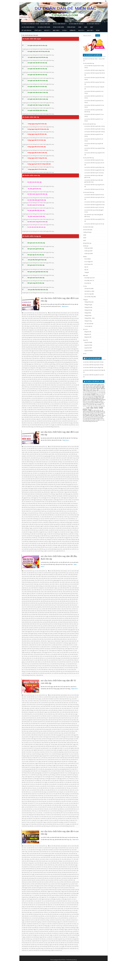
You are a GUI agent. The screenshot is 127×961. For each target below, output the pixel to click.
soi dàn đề (29, 407)
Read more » (65, 306)
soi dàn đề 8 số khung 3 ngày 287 (33, 419)
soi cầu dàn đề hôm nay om (42, 507)
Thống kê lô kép (88, 310)
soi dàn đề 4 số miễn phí (52, 933)
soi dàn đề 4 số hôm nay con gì (70, 925)
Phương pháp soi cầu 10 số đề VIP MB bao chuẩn (52, 771)
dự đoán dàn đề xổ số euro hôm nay (51, 341)
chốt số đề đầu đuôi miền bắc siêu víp (53, 591)
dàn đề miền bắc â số (64, 333)
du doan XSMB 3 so (91, 394)
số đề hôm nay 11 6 (38, 364)
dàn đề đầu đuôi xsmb (45, 603)
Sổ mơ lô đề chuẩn (58, 27)
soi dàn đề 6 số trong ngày (33, 535)
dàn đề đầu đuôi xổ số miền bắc (67, 601)
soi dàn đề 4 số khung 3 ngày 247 (30, 929)
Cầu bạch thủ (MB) (88, 288)
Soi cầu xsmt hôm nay (93, 23)
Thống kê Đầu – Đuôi (89, 318)
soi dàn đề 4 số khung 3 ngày (71, 927)
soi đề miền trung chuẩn (89, 420)
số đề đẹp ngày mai (28, 364)
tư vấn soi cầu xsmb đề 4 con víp (39, 942)
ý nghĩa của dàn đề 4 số (56, 950)
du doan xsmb (36, 339)
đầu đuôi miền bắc (35, 641)
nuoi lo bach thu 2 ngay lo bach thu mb (36, 763)
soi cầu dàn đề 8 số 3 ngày (48, 371)
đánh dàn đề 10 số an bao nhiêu (58, 742)
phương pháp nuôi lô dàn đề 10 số (32, 771)
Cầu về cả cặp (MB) (89, 294)
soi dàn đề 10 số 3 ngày (37, 820)
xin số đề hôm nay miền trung (29, 549)
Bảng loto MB (87, 331)
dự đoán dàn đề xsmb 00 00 (36, 343)
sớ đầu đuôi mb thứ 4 (68, 645)
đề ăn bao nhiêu (62, 744)
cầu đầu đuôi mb (58, 574)
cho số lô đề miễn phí (38, 331)
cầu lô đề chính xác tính (34, 320)
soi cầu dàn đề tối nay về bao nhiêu (49, 388)
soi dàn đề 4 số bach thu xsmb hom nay (55, 923)
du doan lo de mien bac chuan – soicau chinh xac (36, 23)
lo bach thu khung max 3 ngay (57, 756)
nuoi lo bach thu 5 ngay (51, 763)
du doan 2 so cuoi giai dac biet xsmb (56, 473)
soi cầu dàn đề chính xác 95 (61, 379)
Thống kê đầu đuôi (88, 302)
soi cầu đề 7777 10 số (33, 803)
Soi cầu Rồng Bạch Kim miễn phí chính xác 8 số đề (44, 402)
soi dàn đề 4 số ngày (63, 933)
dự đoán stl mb (38, 637)
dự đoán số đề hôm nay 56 (51, 345)
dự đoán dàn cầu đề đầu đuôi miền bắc (47, 612)
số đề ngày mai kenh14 (41, 367)
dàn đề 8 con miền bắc (53, 333)
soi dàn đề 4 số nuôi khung (59, 935)
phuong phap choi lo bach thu (66, 358)
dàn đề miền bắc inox (31, 335)
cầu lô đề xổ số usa (35, 324)
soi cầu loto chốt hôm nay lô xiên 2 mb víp (94, 126)
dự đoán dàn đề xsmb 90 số (64, 343)
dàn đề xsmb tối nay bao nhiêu (40, 337)
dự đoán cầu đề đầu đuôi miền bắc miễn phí (40, 610)
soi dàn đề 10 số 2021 (71, 818)
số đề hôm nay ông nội (56, 496)
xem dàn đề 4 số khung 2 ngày (44, 944)
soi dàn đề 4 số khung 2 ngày (57, 927)
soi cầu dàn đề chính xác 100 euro (40, 377)
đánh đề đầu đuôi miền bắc (60, 639)
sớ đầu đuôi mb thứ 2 (46, 645)
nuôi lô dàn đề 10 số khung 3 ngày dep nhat (66, 765)
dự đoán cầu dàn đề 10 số (39, 721)
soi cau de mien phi (41, 801)
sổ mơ (98, 30)
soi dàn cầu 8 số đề (63, 405)
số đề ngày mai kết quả (52, 367)
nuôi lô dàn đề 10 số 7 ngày (31, 765)
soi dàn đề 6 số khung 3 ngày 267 (51, 526)
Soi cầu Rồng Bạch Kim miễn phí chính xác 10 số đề (37, 814)
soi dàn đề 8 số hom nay (58, 415)
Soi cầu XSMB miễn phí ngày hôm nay (37, 405)
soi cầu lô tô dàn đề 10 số (69, 811)
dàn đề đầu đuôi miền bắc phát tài (50, 597)
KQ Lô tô (80, 30)
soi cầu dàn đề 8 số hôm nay (49, 373)
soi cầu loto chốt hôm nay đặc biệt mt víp (94, 167)
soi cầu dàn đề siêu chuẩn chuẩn (33, 385)
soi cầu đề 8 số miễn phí (55, 390)
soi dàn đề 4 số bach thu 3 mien (57, 920)
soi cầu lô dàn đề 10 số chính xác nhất (52, 805)
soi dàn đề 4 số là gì (72, 929)
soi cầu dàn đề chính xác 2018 (33, 379)
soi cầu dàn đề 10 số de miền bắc (56, 782)
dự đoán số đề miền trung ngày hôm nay (56, 349)
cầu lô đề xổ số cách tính (61, 322)
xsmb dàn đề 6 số (67, 549)
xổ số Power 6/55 (88, 264)
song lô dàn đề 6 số (28, 539)
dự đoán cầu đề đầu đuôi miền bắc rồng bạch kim (64, 610)
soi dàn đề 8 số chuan (72, 413)
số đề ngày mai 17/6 (53, 366)
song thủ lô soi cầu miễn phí (48, 940)
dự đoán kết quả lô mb (47, 624)
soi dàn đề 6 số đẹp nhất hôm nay (50, 522)
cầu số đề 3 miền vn (45, 326)
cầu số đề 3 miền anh (55, 324)
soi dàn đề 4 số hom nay (56, 925)
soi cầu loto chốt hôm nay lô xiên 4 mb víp (94, 131)
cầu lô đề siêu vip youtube (28, 580)
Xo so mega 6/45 (88, 261)
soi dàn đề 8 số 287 (67, 407)
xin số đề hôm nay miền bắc (68, 424)
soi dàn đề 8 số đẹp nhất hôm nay (30, 415)
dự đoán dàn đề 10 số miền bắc (38, 723)
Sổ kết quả (37, 30)
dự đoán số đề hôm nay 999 (66, 345)
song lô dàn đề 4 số (36, 940)
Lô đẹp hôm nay (98, 397)
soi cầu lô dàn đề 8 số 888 (46, 394)
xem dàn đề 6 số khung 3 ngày (53, 545)
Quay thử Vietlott (88, 350)
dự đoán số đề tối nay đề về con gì (37, 490)
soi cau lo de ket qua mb (65, 396)
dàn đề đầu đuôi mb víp (43, 595)
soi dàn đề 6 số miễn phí (72, 530)
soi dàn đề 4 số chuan (71, 923)
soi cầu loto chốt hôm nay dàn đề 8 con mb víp (60, 299)
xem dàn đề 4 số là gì (72, 944)
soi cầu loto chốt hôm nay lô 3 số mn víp (94, 207)
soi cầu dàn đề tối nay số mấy (34, 388)
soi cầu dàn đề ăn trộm (39, 501)
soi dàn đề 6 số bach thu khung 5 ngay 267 (42, 520)
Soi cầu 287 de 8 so (29, 369)
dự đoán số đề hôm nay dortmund (34, 482)
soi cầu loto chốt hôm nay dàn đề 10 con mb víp (58, 681)
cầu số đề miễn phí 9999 (53, 330)
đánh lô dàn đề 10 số (30, 744)
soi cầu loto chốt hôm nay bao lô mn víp (94, 194)
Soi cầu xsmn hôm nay (28, 27)
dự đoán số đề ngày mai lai (62, 350)
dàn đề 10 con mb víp (29, 716)
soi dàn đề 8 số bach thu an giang (35, 411)
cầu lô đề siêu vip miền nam (61, 320)
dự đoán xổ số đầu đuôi (48, 637)
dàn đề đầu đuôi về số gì (39, 599)
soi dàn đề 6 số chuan (36, 522)
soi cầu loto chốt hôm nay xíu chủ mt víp (94, 189)
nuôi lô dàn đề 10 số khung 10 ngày (47, 765)
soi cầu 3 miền (38, 369)
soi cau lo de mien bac (27, 809)
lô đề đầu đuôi (27, 358)
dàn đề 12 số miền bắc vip (30, 333)
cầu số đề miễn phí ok (27, 331)
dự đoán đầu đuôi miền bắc (69, 620)
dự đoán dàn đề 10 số (67, 721)
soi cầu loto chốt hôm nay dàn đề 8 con (51, 400)
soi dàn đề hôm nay (45, 535)
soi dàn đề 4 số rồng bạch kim (54, 937)
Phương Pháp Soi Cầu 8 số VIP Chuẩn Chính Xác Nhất (34, 362)
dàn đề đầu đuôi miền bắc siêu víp (67, 597)
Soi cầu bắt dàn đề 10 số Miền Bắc (33, 780)
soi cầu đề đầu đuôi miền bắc (69, 390)
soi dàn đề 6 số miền (43, 530)
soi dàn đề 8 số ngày (68, 423)
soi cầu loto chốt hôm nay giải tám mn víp (94, 204)
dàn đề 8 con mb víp (42, 333)
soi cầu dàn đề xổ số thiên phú (29, 390)
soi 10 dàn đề (70, 778)
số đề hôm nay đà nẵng (49, 364)
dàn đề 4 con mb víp (42, 867)
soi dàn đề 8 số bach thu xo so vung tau (37, 413)
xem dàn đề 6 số (55, 543)
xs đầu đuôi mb (39, 675)
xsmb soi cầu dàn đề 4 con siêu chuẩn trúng (39, 950)
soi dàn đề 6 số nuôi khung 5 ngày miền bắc (57, 534)
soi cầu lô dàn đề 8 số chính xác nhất (61, 394)
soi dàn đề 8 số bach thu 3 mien (59, 409)
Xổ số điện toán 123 (89, 280)
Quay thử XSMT (88, 348)
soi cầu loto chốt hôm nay (31, 671)
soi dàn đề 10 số (61, 818)
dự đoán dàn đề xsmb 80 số (50, 343)
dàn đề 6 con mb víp (42, 467)
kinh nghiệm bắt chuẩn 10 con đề (60, 748)
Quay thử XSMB (88, 342)
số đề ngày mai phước (64, 367)
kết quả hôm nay (26, 30)
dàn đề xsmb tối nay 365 (55, 335)
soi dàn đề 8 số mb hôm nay (68, 421)
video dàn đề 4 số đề (53, 942)
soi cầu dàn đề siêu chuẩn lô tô (63, 385)
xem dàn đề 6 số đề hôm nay (67, 543)
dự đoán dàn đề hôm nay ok (68, 872)
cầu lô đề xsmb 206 (45, 324)
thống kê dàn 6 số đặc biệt (64, 539)
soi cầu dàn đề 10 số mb (28, 784)
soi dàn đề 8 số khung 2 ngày (58, 417)
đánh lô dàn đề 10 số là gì (42, 744)
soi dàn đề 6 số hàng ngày (65, 522)
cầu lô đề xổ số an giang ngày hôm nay (45, 322)
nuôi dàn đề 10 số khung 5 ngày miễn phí (49, 358)
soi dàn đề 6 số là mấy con (49, 528)
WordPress (74, 959)
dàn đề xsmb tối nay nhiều (69, 337)
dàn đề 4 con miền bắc (53, 867)
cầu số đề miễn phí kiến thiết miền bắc (69, 330)
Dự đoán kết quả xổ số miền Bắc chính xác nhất (64, 624)
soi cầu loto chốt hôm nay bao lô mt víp (93, 160)
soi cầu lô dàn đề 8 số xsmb (52, 396)
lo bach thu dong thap (58, 752)
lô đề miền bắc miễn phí (73, 757)
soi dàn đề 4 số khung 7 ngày (60, 929)
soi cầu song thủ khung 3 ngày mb (93, 414)
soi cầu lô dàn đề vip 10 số (72, 807)
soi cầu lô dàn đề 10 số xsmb (44, 807)
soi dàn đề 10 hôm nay (51, 818)
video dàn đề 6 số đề (46, 543)
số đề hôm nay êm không (62, 364)
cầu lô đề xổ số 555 (31, 322)
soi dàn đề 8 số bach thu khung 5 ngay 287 (54, 411)
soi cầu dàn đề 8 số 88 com (61, 371)
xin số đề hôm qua (38, 426)
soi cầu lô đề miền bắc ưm (67, 398)
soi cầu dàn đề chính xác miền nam (36, 505)
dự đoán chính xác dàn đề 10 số (53, 721)
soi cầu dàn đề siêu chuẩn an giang (32, 509)
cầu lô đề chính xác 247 (44, 318)
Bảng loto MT (87, 334)
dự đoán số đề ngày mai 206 (31, 350)
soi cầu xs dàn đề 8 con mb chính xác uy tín (60, 404)
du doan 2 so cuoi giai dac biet (40, 473)
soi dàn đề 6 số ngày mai (53, 532)
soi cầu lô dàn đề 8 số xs (39, 396)
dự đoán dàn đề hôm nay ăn (47, 339)
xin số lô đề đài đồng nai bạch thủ (51, 426)
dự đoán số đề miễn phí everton (29, 629)
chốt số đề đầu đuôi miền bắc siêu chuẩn (34, 591)
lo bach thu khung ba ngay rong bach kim (39, 756)
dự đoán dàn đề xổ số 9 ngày (35, 341)
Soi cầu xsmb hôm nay (59, 23)
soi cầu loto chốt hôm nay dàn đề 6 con (48, 518)
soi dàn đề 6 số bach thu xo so (60, 520)
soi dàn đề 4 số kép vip (44, 927)
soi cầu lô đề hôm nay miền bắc (31, 516)
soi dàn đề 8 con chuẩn (38, 407)
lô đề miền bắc (35, 358)
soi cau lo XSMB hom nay (96, 402)
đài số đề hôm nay (28, 356)
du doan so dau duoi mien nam (63, 608)
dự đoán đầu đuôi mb (57, 620)
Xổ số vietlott (87, 259)
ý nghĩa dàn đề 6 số (60, 551)
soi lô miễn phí (27, 940)
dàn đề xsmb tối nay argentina (34, 607)
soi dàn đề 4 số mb (53, 931)
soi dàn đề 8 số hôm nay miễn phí (31, 417)
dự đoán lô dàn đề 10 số (58, 729)
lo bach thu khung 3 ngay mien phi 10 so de (62, 754)
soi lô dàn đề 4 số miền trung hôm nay (55, 939)
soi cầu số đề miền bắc (62, 402)
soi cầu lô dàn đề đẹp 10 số (58, 807)
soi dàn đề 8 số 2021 (57, 407)
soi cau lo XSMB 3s (90, 401)
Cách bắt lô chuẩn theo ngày (91, 384)
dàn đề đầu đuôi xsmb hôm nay (59, 603)
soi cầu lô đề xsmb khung (32, 518)
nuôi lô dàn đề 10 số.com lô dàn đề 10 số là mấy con (53, 767)
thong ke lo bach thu (56, 541)
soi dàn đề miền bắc (55, 535)
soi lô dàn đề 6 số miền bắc (30, 537)
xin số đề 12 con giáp (49, 424)
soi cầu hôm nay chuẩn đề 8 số (59, 392)
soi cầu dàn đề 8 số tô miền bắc (67, 375)
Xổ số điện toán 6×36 (89, 277)
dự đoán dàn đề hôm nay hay (61, 339)
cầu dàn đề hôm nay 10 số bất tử (35, 314)
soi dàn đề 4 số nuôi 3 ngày (45, 935)
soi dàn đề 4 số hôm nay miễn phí (30, 927)
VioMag (55, 959)
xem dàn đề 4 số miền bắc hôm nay (30, 946)
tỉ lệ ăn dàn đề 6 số (66, 541)
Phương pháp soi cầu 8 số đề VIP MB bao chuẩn (64, 360)
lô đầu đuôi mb (44, 643)
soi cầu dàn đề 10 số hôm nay (71, 782)
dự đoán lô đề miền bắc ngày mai (70, 878)
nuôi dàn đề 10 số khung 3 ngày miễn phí (51, 761)
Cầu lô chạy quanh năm (91, 391)
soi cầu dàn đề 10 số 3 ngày (40, 782)
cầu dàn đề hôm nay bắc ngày (50, 314)
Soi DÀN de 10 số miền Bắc (33, 818)
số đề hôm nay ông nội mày (30, 366)
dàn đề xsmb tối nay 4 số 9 (67, 335)
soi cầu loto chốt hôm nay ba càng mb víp (94, 70)
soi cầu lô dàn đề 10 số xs (31, 807)
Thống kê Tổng (88, 321)
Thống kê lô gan (88, 304)
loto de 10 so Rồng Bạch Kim (29, 759)
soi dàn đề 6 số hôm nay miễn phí (52, 524)
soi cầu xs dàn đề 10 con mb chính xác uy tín (40, 816)
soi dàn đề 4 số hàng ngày (43, 925)
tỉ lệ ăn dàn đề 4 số (26, 942)
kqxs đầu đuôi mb (35, 643)
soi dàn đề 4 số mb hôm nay (65, 931)
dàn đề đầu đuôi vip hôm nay (62, 599)
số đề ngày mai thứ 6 (58, 499)
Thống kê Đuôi (87, 315)
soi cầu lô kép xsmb (97, 411)
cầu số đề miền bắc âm (68, 328)
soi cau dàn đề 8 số (36, 371)
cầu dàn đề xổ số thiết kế (47, 316)
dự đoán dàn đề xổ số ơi (30, 618)
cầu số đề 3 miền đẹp (33, 584)
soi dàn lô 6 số (63, 535)
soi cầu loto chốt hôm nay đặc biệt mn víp (94, 202)
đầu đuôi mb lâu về (72, 639)
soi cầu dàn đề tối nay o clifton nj (35, 513)
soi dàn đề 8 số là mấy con (29, 421)
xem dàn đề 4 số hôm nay (30, 944)
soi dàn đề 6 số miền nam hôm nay (57, 530)
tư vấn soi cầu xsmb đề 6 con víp (32, 543)
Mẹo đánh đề (86, 398)
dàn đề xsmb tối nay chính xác (56, 337)
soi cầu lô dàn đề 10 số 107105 (34, 805)
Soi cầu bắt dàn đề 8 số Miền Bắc (60, 369)
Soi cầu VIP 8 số (72, 402)
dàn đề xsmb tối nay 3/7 (42, 335)
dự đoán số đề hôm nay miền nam (41, 347)
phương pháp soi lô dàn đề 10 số (43, 773)
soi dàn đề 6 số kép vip (65, 524)
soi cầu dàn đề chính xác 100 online (57, 377)
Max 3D (86, 267)
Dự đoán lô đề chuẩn (44, 27)
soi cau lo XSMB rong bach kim (94, 403)
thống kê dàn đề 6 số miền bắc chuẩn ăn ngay (40, 541)
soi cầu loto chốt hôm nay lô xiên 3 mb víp (94, 129)
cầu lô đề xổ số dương (73, 322)
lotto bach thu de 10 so (41, 759)
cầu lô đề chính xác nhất (32, 578)
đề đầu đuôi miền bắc (29, 494)
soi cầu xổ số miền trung (92, 419)
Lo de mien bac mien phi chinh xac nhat (49, 757)
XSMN (85, 27)
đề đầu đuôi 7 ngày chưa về (53, 356)
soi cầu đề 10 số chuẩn (65, 801)
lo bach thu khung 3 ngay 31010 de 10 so (41, 754)
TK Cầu (64, 30)
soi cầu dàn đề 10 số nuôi (33, 786)
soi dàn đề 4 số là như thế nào (41, 931)
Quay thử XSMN (88, 345)
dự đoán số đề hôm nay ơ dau (57, 347)
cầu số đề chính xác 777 (67, 326)
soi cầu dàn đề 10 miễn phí (57, 780)
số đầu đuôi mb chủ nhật (35, 645)
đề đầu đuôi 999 (65, 356)
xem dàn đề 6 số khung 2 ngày (38, 545)
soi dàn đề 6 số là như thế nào (63, 528)
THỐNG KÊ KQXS (71, 27)
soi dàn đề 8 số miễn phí (56, 423)
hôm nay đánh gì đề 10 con (44, 748)
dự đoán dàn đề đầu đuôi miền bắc (39, 614)
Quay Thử (89, 30)
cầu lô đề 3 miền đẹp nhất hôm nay (62, 316)
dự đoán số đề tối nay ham (41, 354)
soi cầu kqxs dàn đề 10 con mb (60, 803)
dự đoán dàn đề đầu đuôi (63, 612)
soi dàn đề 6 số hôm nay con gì (35, 524)
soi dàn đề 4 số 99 (29, 920)
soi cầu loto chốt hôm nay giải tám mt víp (94, 170)
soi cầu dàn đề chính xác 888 (48, 379)
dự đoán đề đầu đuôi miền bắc (50, 622)
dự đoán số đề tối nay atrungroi (66, 352)
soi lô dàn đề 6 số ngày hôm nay (64, 537)
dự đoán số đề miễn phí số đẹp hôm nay (35, 349)
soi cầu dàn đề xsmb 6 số (43, 390)
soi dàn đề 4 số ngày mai (33, 935)
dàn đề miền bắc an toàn (28, 605)
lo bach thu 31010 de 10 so (45, 752)
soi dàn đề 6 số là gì (37, 528)
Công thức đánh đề (92, 390)
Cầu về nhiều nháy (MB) (90, 296)
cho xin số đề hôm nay (49, 331)
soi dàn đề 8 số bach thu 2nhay (43, 409)
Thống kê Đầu (87, 312)
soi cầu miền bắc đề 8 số (67, 400)
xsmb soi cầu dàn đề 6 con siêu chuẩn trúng (32, 551)
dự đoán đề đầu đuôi (37, 622)
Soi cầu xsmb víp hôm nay (76, 23)
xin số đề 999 (58, 424)
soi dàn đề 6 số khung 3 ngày (36, 526)
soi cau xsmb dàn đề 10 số (58, 816)
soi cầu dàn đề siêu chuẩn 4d (39, 383)
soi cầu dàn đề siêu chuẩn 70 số (54, 383)
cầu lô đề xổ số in (26, 324)
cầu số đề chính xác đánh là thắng (34, 586)
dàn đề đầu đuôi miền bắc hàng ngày (33, 597)
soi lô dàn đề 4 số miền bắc (39, 939)
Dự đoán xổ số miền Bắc (38, 639)
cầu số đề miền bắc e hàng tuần (36, 588)
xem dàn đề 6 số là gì (66, 545)
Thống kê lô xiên (88, 307)
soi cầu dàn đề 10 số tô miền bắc (47, 786)
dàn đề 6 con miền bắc (53, 467)
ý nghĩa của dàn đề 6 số (49, 551)
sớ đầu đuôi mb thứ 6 (34, 646)
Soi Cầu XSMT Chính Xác (92, 416)
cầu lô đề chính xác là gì (67, 318)
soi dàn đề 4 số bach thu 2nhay (41, 920)
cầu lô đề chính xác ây (56, 318)
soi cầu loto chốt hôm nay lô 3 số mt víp (94, 172)
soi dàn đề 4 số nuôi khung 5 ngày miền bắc (36, 937)
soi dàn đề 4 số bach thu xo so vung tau (36, 923)
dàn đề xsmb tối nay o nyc (35, 608)
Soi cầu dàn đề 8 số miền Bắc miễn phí (36, 375)
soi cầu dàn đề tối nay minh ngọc (57, 387)
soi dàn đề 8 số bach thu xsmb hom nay (57, 413)
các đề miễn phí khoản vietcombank (58, 312)
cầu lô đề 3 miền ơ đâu (29, 576)
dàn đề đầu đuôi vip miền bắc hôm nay (50, 601)
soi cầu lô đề (96, 413)
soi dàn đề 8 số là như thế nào (44, 421)
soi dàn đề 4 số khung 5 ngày (45, 929)
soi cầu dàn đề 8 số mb (62, 373)
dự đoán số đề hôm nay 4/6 (47, 480)
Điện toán (56, 30)
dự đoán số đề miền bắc (65, 882)
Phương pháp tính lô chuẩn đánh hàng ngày (93, 399)
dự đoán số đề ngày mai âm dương (46, 350)
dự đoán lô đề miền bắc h (55, 878)
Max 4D (86, 269)
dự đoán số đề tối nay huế (54, 354)
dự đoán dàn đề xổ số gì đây (67, 341)
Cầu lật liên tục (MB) (89, 291)
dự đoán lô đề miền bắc (43, 878)
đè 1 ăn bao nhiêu (53, 744)
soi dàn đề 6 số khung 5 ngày (67, 526)
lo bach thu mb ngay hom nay (71, 756)
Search (97, 35)
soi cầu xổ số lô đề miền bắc (43, 404)
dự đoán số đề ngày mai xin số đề (50, 352)
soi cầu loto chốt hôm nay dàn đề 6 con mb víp (60, 433)
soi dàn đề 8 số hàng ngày (45, 415)
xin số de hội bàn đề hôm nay (37, 424)
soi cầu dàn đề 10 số (69, 780)
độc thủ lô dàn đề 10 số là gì (31, 748)
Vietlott (46, 30)
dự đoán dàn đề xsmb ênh (28, 620)
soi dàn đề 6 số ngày (27, 532)
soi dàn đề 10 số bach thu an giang (54, 822)
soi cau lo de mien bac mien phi (40, 809)
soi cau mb (61, 518)
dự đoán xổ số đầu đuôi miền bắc (62, 637)
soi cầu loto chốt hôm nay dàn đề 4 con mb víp (60, 832)
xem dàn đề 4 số (62, 942)
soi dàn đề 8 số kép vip (45, 417)
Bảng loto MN (87, 337)
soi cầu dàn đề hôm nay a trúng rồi (66, 381)
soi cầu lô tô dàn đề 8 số (36, 400)
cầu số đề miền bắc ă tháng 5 (55, 328)
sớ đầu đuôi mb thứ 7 (45, 646)
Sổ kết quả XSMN (88, 253)
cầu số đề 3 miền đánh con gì (68, 324)
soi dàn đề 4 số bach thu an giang (33, 922)
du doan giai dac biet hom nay (29, 475)
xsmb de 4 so (25, 950)
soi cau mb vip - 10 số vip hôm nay (43, 812)
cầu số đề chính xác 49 (55, 326)
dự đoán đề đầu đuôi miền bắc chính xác (68, 622)
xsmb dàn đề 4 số (74, 948)
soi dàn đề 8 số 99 (31, 409)
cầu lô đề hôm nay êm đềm (47, 320)
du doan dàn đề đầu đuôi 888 (49, 608)
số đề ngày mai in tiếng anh (28, 367)
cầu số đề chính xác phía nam (41, 328)
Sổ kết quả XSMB (88, 248)
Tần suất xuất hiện (88, 323)
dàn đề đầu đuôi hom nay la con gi (52, 593)
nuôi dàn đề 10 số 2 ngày (35, 761)
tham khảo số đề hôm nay (40, 539)
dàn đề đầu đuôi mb (32, 595)
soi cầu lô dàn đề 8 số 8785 (32, 394)
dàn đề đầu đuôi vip (50, 599)
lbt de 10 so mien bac (34, 752)
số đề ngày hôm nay (42, 366)
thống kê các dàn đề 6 (52, 539)
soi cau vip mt (97, 403)
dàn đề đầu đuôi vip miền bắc (33, 601)
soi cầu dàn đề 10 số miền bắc (41, 784)
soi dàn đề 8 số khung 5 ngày (48, 419)
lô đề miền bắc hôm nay (44, 893)
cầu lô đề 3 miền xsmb (33, 318)
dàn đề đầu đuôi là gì (67, 593)
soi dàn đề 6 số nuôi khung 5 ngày (38, 534)
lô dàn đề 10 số (36, 757)
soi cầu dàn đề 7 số (26, 371)
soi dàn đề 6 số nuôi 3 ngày (66, 532)
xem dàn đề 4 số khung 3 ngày (59, 944)
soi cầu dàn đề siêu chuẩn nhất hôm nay (39, 387)
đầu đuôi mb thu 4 (26, 641)
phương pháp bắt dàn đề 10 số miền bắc (34, 769)
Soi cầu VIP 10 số (66, 814)
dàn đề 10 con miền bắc (41, 716)
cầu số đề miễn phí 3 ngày (40, 330)
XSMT (91, 27)
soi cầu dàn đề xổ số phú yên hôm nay (68, 388)
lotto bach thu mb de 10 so (54, 759)
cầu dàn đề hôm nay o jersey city (66, 314)
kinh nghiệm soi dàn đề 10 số (64, 750)
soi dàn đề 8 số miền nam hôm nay (41, 423)
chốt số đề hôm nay (60, 331)
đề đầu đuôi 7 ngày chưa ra (40, 356)
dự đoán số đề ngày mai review (33, 352)
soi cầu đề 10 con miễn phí (53, 801)
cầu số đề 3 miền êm (34, 326)
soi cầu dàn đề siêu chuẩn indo (48, 385)
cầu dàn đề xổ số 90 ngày (35, 316)
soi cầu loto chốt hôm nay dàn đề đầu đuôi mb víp (59, 557)
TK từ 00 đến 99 (88, 326)
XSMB (79, 27)
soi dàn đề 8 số (48, 407)
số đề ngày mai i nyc (72, 366)
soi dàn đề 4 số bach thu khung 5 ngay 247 (51, 922)
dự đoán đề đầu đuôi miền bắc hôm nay (31, 624)
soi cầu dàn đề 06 (73, 369)
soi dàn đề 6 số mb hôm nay (31, 530)
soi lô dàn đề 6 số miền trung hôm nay (47, 537)
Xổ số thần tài (87, 283)
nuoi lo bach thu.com (62, 763)
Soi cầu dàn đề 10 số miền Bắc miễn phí (58, 784)
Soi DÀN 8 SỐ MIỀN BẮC (53, 405)
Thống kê (72, 30)
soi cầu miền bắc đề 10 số (58, 812)
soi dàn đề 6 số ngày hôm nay (39, 532)
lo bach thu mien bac (27, 757)
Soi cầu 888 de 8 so (47, 369)
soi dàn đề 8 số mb (56, 421)
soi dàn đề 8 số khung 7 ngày (63, 419)
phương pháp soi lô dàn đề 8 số (55, 362)
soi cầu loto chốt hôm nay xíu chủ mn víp (94, 224)
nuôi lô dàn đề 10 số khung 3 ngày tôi (31, 767)
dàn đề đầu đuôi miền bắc (56, 595)
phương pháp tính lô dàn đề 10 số (59, 773)
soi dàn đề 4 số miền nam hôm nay (37, 933)
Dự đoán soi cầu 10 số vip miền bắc (32, 742)
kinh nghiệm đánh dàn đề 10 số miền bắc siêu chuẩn (43, 750)
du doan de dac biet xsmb (72, 473)
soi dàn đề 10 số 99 (48, 820)
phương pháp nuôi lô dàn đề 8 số (44, 360)
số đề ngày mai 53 (62, 366)
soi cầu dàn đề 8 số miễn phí (52, 375)
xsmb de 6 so (75, 549)
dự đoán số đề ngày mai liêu (30, 488)
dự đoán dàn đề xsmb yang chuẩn (37, 345)
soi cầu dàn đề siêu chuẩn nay (39, 511)
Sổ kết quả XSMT (88, 250)
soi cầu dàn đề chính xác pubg (50, 381)
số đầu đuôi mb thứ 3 (57, 645)
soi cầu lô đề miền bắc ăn (37, 398)
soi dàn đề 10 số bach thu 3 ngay (38, 822)
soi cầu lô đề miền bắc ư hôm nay (52, 398)
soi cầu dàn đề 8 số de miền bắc (34, 373)
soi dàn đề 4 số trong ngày (68, 937)
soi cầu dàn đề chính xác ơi (35, 381)
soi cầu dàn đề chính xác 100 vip (33, 503)
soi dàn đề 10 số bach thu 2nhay (61, 820)
